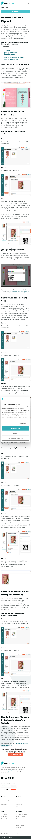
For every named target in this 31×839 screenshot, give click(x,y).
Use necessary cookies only (15, 438)
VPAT (2, 821)
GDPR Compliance (5, 823)
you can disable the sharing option (19, 292)
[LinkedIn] (2, 778)
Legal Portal (4, 814)
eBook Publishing (20, 816)
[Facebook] (9, 778)
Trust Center (4, 816)
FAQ (17, 806)
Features (18, 800)
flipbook (26, 37)
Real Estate (19, 821)
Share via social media (10, 52)
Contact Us (4, 804)
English (10, 837)
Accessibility (4, 818)
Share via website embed (11, 59)
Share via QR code (9, 54)
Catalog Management (21, 814)
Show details (22, 423)
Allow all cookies (15, 428)
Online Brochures (20, 823)
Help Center (19, 804)
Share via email (8, 56)
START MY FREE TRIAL (15, 754)
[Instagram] (13, 778)
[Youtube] (6, 778)
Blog (2, 802)
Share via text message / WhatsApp (14, 57)
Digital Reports (20, 825)
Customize (14, 433)
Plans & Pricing (5, 800)
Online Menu (19, 827)
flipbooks (10, 771)
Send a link (7, 50)
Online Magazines (20, 818)
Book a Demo (19, 802)
